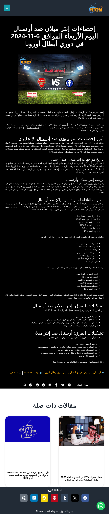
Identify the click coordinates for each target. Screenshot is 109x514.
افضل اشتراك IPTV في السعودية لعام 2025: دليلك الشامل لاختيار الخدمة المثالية (81, 479)
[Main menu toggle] (7, 8)
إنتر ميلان (69, 143)
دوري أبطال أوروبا (48, 112)
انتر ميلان (28, 163)
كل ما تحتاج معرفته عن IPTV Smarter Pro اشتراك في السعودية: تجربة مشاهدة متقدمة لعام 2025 (28, 475)
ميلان (84, 124)
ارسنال (70, 163)
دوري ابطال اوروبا (18, 166)
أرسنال (65, 124)
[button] (69, 385)
